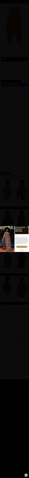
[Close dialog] (28, 227)
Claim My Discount (22, 246)
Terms (16, 244)
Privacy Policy (25, 243)
